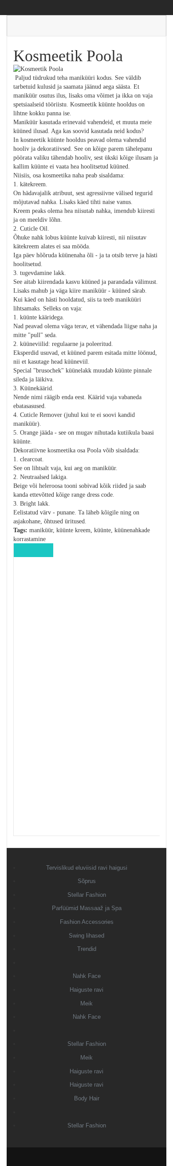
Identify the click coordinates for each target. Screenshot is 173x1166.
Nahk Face (87, 976)
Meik (86, 1003)
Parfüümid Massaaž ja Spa (87, 908)
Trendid (86, 949)
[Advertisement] (86, 702)
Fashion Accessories (87, 922)
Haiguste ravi (86, 989)
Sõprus (87, 881)
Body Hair (86, 1098)
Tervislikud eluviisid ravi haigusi (86, 867)
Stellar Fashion (86, 894)
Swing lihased (86, 935)
